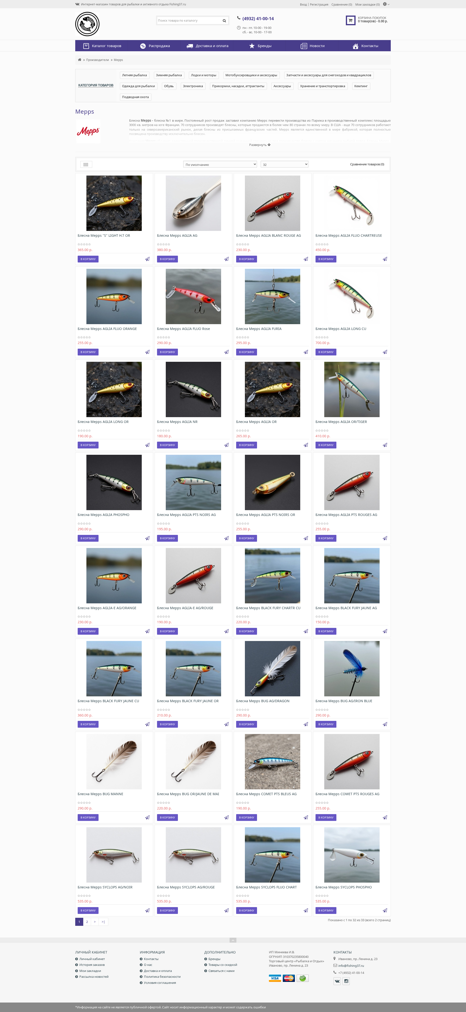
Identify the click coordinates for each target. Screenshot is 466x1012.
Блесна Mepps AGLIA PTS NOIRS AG (186, 514)
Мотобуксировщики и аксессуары (251, 75)
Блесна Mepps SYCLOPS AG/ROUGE (186, 887)
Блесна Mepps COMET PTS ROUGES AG (347, 794)
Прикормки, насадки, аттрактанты (238, 86)
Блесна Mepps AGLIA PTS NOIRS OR (265, 514)
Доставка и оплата (158, 971)
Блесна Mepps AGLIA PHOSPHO (103, 514)
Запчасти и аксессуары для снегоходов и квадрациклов (328, 75)
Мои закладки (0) (367, 4)
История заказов (92, 964)
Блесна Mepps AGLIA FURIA (259, 328)
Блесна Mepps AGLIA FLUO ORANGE (107, 328)
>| (103, 921)
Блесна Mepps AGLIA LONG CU (341, 328)
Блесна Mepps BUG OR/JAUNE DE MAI (188, 794)
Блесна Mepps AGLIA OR (256, 421)
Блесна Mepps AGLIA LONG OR (103, 421)
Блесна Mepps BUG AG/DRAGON (263, 701)
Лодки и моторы (203, 75)
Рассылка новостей (93, 976)
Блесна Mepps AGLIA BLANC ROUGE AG (268, 235)
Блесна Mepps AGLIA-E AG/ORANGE (107, 608)
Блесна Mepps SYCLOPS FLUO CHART (266, 887)
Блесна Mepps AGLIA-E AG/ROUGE (185, 608)
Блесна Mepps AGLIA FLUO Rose (183, 328)
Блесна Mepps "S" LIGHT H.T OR (104, 235)
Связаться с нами (221, 971)
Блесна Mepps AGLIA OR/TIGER (341, 421)
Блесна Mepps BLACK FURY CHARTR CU (268, 608)
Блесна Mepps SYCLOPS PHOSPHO (344, 887)
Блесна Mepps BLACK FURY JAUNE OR (188, 701)
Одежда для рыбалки (138, 86)
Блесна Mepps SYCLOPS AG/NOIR (105, 887)
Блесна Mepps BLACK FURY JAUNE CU (108, 701)
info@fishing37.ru (351, 965)
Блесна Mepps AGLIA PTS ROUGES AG (346, 514)
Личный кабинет (92, 959)
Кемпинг (361, 86)
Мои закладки (90, 971)
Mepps (118, 60)
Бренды (214, 959)
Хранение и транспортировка (322, 86)
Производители (97, 60)
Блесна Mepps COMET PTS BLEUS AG (266, 794)
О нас (148, 964)
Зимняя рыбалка (169, 75)
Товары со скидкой (222, 964)
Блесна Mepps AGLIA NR (177, 421)
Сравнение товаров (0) (367, 164)
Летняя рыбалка (134, 75)
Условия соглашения (160, 982)
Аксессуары (282, 86)
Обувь (169, 86)
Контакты (151, 959)
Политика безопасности (162, 976)
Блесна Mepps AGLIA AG (177, 235)
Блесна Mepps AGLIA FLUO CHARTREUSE (349, 235)
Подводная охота (135, 97)
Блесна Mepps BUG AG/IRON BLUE (344, 701)
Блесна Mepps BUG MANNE (100, 794)
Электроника (193, 86)
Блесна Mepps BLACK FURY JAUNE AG (346, 608)
